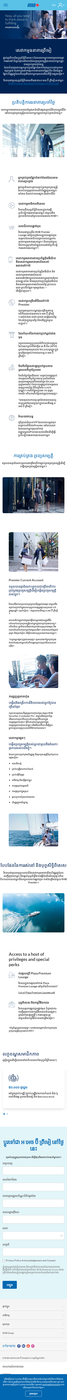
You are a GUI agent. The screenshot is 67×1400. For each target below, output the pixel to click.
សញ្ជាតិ (6, 1244)
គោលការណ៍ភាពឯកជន (13, 1366)
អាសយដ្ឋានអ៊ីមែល (11, 1212)
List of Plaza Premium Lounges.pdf (36, 992)
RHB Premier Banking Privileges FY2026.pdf (33, 83)
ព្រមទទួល (33, 1393)
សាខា (5, 1228)
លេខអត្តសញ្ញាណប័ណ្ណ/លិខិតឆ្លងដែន (19, 1195)
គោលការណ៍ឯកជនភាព (51, 1384)
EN (53, 5)
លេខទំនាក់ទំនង (10, 1179)
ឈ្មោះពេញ (7, 1163)
